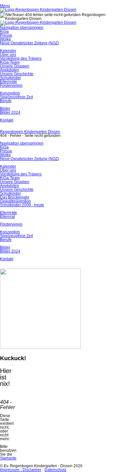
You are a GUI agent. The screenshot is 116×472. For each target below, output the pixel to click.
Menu (5, 6)
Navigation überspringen (22, 27)
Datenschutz (55, 470)
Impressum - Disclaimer (20, 470)
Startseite (8, 458)
